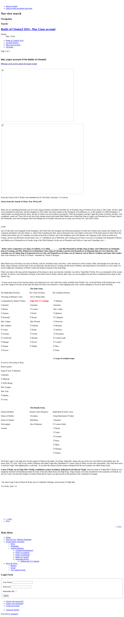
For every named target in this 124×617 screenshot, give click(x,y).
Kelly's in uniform (22, 553)
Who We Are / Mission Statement (18, 539)
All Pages (9, 47)
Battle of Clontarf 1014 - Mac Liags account (28, 29)
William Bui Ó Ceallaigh (29, 561)
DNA (13, 544)
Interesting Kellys (22, 559)
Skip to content (11, 6)
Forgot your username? (14, 604)
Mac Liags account (13, 45)
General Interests (17, 548)
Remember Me (8, 591)
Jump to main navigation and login (19, 8)
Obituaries (15, 546)
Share (119, 526)
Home (8, 537)
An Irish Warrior (12, 43)
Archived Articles (12, 610)
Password (6, 587)
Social (13, 568)
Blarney (14, 566)
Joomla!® (14, 614)
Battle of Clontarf (22, 557)
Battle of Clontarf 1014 (14, 40)
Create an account (12, 606)
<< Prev (9, 519)
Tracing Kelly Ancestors (15, 542)
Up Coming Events (18, 570)
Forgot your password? (14, 601)
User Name (7, 582)
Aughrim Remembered (24, 550)
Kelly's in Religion (23, 555)
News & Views (12, 563)
